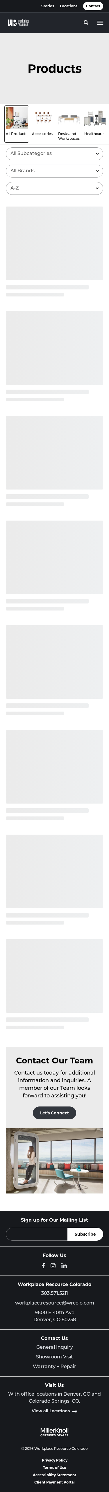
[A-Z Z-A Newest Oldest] (54, 188)
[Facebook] (43, 1265)
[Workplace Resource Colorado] (18, 22)
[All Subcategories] (54, 153)
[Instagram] (53, 1265)
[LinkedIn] (64, 1265)
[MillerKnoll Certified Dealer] (54, 1432)
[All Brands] (54, 171)
